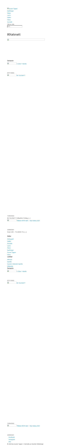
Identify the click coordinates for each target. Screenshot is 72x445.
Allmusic (9, 259)
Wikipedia (10, 266)
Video (9, 20)
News (9, 13)
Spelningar (10, 11)
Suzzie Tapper (11, 252)
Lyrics (9, 15)
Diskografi (10, 239)
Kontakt (9, 22)
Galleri (9, 17)
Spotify (9, 262)
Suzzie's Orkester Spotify (15, 264)
